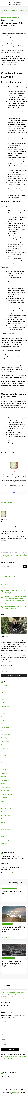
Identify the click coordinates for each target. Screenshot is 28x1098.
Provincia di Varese (6, 794)
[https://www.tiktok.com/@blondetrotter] (2, 1076)
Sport (2, 801)
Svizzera (3, 805)
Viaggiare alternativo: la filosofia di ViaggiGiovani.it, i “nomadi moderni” (13, 929)
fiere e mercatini (5, 717)
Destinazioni (4, 703)
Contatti (22, 1089)
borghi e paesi (5, 689)
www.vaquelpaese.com (20, 488)
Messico (3, 776)
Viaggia (3, 836)
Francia (3, 724)
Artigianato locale (6, 685)
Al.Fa (3, 29)
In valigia (3, 755)
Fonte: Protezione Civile (8, 453)
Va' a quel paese (6, 829)
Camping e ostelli (6, 692)
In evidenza (4, 752)
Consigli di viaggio (6, 17)
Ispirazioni (4, 762)
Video (2, 847)
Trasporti (3, 819)
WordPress (16, 1095)
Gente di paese (5, 738)
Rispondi (6, 1005)
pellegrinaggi (5, 791)
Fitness (3, 720)
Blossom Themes (22, 1094)
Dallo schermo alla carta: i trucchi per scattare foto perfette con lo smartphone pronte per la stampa (15, 579)
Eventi (3, 713)
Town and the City (6, 815)
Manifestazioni (5, 773)
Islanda (3, 759)
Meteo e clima (15, 17)
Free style (4, 731)
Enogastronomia (5, 706)
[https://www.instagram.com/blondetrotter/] (5, 1076)
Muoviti (3, 784)
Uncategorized (5, 826)
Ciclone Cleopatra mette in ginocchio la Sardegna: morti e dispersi (12, 963)
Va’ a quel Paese (14, 2)
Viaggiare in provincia (7, 840)
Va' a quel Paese (15, 1092)
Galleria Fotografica (6, 734)
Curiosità (3, 699)
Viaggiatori (4, 843)
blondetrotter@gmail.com (8, 873)
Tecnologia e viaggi (6, 808)
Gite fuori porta (5, 741)
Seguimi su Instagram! (14, 675)
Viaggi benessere (6, 833)
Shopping (4, 798)
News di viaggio (5, 787)
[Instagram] (14, 493)
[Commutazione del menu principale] (2, 3)
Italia (2, 766)
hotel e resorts (5, 748)
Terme (3, 812)
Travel (3, 822)
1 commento (18, 29)
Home (3, 1088)
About (5, 1089)
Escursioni (4, 710)
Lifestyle (3, 769)
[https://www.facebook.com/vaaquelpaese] (9, 1076)
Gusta (2, 745)
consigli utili (7, 502)
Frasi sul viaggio (5, 727)
